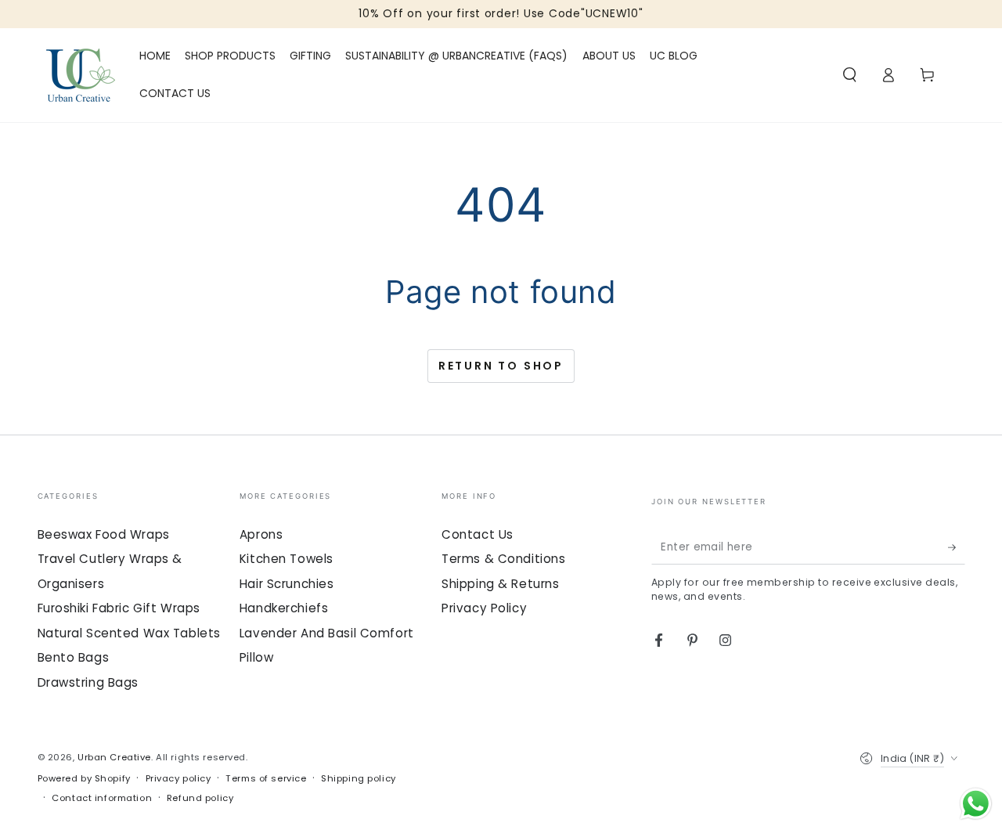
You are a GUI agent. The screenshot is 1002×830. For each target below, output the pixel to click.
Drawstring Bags (88, 682)
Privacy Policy (484, 608)
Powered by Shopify (84, 778)
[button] (850, 75)
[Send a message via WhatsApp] (975, 803)
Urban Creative (114, 757)
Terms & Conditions (503, 558)
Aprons (261, 534)
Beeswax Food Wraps (104, 534)
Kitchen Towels (286, 558)
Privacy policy (178, 778)
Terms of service (265, 778)
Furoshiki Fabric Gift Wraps (119, 608)
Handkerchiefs (284, 608)
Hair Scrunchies (287, 584)
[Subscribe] (956, 547)
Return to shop (501, 366)
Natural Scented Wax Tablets (129, 633)
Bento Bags (74, 657)
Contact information (102, 798)
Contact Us (478, 534)
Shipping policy (358, 778)
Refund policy (200, 798)
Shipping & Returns (500, 584)
